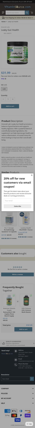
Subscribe (17, 206)
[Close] (32, 175)
